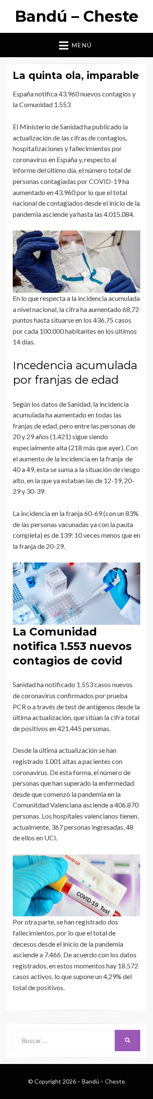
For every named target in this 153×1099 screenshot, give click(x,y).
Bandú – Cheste (77, 16)
